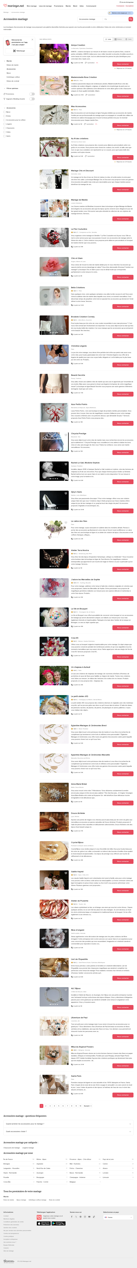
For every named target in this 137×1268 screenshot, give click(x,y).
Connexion (120, 6)
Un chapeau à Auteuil (80, 667)
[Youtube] (89, 1217)
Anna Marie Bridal (79, 784)
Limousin (106, 1177)
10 (80, 1106)
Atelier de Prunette (79, 901)
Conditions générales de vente (14, 1222)
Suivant (87, 1106)
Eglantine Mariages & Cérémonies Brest (89, 725)
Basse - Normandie (76, 1173)
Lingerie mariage (28, 1148)
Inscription (129, 6)
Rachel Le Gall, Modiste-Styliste (85, 463)
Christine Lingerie (79, 346)
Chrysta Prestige (78, 433)
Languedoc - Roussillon (11, 1168)
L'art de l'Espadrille (79, 959)
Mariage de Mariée (79, 200)
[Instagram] (85, 1217)
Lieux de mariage (45, 6)
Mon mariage (32, 6)
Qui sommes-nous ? (10, 1242)
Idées (82, 6)
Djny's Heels (76, 492)
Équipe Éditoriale (9, 1245)
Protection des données (11, 1225)
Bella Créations (78, 287)
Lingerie (9, 124)
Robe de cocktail (54, 1200)
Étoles (8, 116)
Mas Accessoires (78, 106)
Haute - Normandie (10, 1173)
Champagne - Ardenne (77, 1177)
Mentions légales (9, 1219)
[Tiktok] (94, 1217)
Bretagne (7, 1164)
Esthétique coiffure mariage (37, 1200)
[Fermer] (32, 39)
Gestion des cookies (10, 1227)
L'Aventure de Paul (79, 1017)
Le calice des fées (79, 521)
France (110, 1217)
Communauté (91, 6)
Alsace (105, 1168)
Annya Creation (78, 45)
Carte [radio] (129, 39)
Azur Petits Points (79, 404)
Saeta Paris (76, 1076)
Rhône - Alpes (41, 1159)
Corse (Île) (7, 1182)
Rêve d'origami (77, 930)
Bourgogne (40, 1177)
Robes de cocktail (13, 81)
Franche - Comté (42, 1182)
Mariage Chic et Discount (82, 170)
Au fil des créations (79, 138)
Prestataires (58, 6)
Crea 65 (74, 638)
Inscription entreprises (11, 1239)
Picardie (6, 1177)
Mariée (68, 6)
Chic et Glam (77, 258)
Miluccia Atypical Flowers (82, 1047)
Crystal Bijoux (77, 842)
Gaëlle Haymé (77, 871)
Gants (8, 136)
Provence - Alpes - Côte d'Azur (80, 1159)
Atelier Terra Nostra (80, 550)
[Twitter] (76, 1217)
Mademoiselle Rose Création (84, 77)
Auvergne (40, 1173)
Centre (105, 1164)
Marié (75, 6)
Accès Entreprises (127, 2)
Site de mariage (9, 1251)
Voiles (8, 132)
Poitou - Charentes (76, 1168)
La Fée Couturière (79, 229)
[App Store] (44, 1225)
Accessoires (11, 69)
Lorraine (105, 1173)
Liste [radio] (109, 39)
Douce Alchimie (78, 813)
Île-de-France (8, 1159)
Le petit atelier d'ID (79, 696)
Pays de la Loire (108, 1159)
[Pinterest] (80, 1217)
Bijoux (9, 73)
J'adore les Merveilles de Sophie (85, 579)
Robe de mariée (9, 1200)
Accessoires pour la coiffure (15, 120)
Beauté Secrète (78, 375)
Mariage (6, 12)
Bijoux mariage (21, 1200)
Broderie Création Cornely (83, 317)
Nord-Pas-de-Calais (43, 1168)
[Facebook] (72, 1217)
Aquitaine (40, 1164)
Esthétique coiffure (13, 77)
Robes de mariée (12, 65)
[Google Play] (59, 1225)
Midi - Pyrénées (75, 1164)
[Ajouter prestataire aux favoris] (66, 47)
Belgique (73, 1182)
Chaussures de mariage (12, 1148)
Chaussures (10, 128)
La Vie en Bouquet (79, 609)
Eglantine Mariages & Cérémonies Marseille (90, 755)
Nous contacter (123, 64)
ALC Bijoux (76, 988)
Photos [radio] (119, 39)
